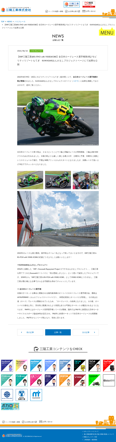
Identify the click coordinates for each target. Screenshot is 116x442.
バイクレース (20, 21)
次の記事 (85, 332)
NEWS (9, 21)
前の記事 (30, 332)
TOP (2, 21)
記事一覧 (58, 332)
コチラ (76, 81)
